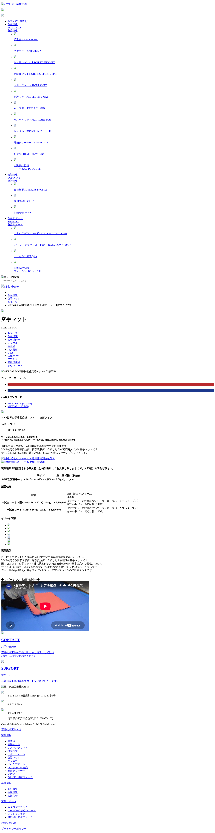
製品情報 (13, 24)
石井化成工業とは (18, 21)
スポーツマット (16, 754)
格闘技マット (15, 751)
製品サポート (15, 218)
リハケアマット (16, 764)
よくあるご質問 (16, 813)
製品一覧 (13, 302)
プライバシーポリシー (13, 828)
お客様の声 (14, 339)
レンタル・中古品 (18, 767)
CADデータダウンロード (22, 810)
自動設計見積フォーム (20, 777)
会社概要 (13, 789)
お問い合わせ (11, 286)
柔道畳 (11, 741)
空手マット (14, 298)
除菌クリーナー (16, 770)
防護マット (14, 757)
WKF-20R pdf (20, 403)
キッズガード (15, 761)
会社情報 (13, 174)
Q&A (10, 352)
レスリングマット (18, 747)
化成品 (11, 774)
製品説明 (13, 336)
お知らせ (13, 795)
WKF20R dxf (18, 406)
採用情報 (13, 792)
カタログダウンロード (20, 807)
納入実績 (13, 349)
